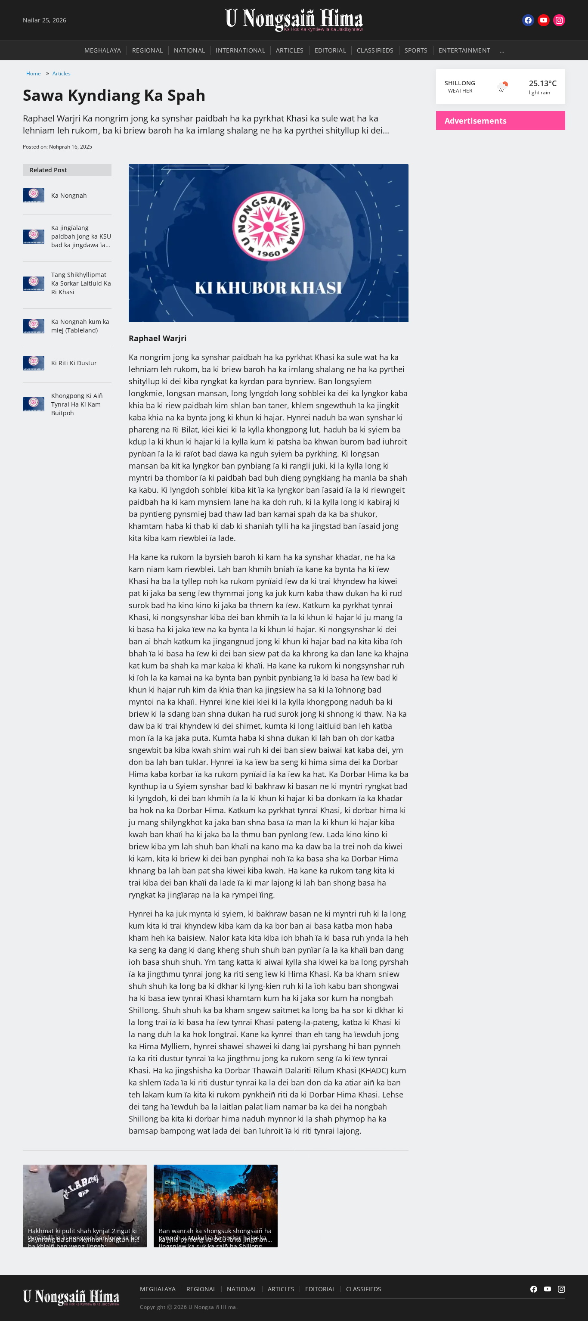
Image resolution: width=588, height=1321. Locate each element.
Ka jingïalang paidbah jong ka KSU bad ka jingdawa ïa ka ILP (81, 236)
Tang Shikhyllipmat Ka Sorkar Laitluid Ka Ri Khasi (81, 283)
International (240, 50)
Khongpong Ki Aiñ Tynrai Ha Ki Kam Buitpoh (77, 404)
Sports (416, 50)
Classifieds (375, 50)
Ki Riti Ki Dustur (74, 363)
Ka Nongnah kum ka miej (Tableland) (80, 325)
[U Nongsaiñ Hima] (294, 20)
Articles (290, 50)
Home (33, 73)
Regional (147, 50)
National (189, 50)
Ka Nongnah (69, 195)
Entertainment (465, 50)
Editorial (330, 50)
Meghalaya (102, 50)
